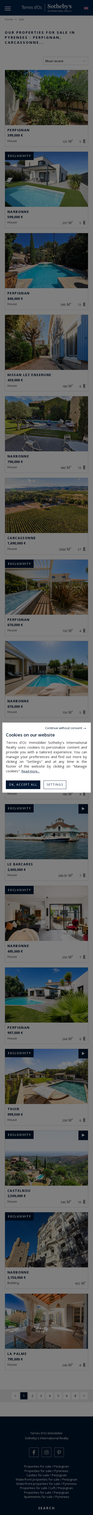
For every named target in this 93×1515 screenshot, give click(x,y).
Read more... (30, 771)
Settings (55, 785)
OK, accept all (23, 785)
